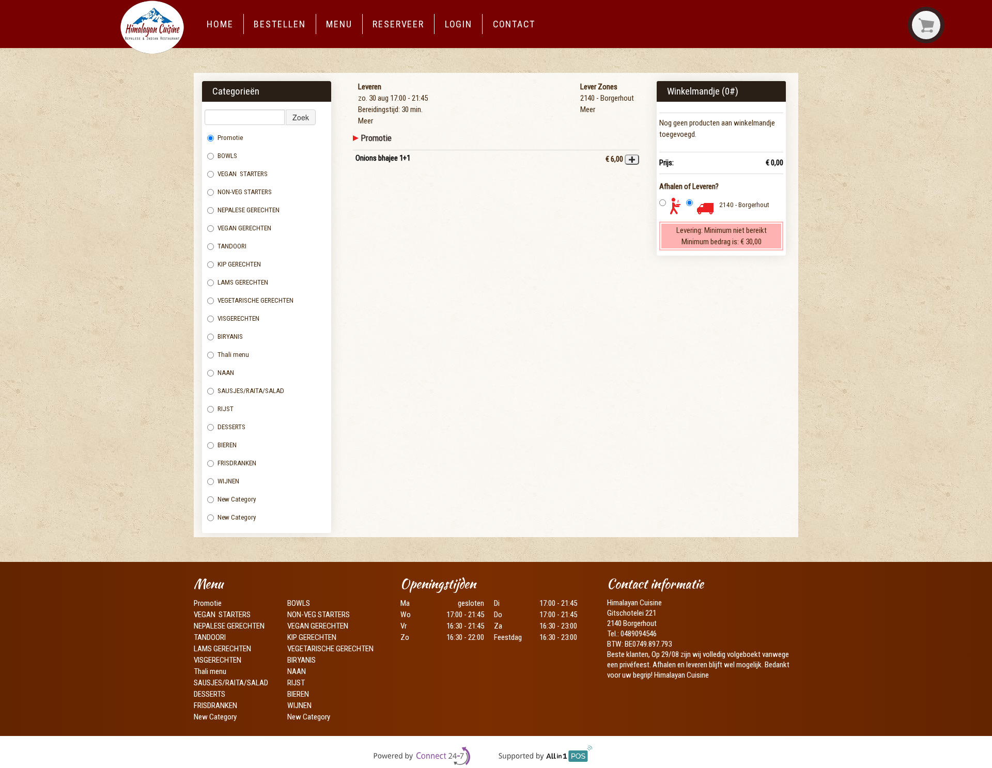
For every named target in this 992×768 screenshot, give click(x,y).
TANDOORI (232, 246)
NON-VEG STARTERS (245, 192)
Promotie (230, 138)
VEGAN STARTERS (243, 174)
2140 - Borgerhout (744, 205)
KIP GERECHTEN (239, 264)
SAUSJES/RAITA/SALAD (251, 391)
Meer (365, 121)
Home (220, 24)
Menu (339, 24)
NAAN (227, 373)
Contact (514, 24)
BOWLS (227, 156)
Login (459, 24)
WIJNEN (228, 481)
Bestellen (279, 24)
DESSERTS (231, 427)
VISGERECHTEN (239, 318)
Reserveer (398, 24)
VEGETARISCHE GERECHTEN (255, 300)
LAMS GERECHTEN (247, 282)
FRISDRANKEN (237, 463)
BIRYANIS (230, 336)
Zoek (300, 117)
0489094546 (639, 633)
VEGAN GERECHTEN (244, 228)
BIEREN (227, 445)
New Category (237, 499)
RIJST (226, 409)
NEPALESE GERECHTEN (249, 210)
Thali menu (234, 354)
